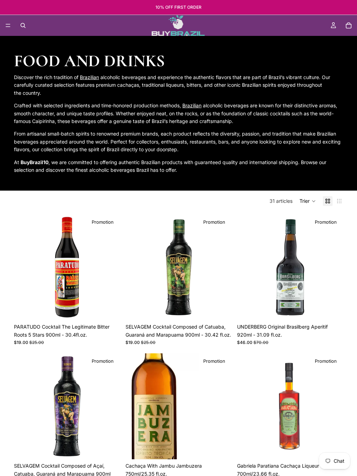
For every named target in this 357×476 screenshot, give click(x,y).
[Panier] (348, 25)
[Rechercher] (23, 25)
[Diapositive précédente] (24, 267)
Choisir (338, 448)
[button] (307, 201)
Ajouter (226, 309)
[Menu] (8, 25)
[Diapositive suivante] (109, 267)
